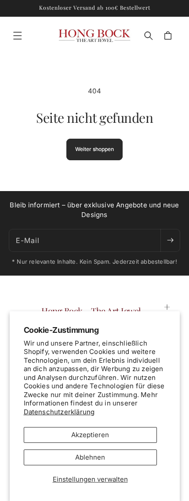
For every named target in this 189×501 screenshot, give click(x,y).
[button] (17, 35)
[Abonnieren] (170, 240)
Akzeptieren (90, 435)
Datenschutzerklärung (59, 412)
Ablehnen (90, 457)
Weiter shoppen (94, 149)
